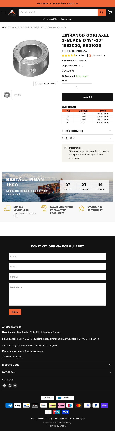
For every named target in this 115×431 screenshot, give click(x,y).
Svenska (65, 398)
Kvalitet (41, 419)
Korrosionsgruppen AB (76, 50)
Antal (64, 81)
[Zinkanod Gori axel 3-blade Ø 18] (7, 95)
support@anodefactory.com (59, 19)
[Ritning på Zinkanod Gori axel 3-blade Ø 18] (17, 95)
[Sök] (102, 12)
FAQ (50, 419)
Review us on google (12, 357)
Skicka (15, 312)
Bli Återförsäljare (77, 419)
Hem (4, 27)
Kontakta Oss (61, 419)
